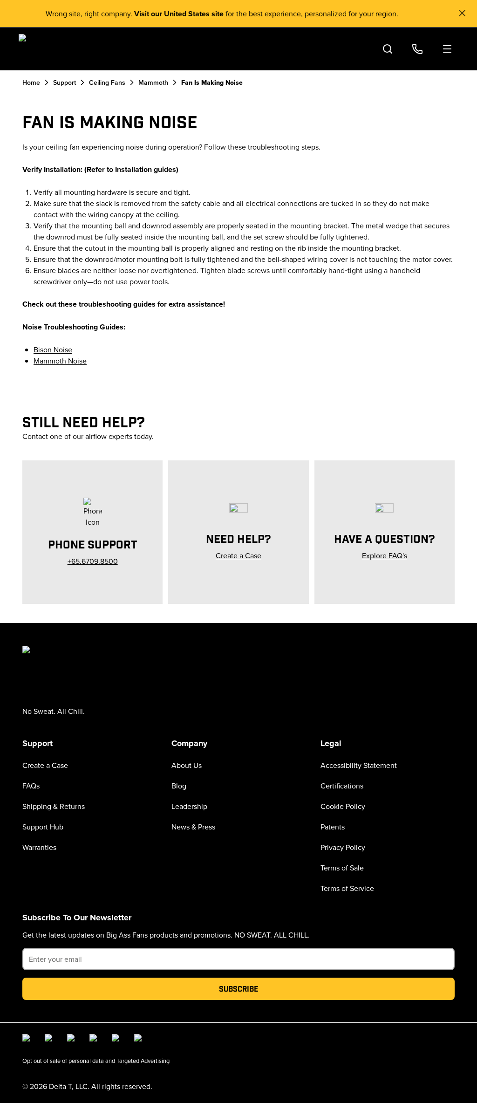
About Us (186, 765)
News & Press (193, 827)
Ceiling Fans (107, 82)
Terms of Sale (342, 868)
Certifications (341, 786)
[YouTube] (95, 1039)
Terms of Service (347, 888)
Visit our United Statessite (179, 13)
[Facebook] (28, 1039)
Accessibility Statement (358, 765)
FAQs (31, 786)
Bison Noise (53, 349)
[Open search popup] (387, 49)
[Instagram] (50, 1039)
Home (31, 82)
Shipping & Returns (53, 806)
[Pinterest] (139, 1039)
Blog (178, 786)
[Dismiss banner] (462, 13)
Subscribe (239, 988)
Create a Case (45, 765)
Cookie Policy (342, 806)
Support (64, 82)
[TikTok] (117, 1039)
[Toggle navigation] (447, 49)
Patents (332, 827)
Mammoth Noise (60, 361)
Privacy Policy (342, 847)
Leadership (189, 806)
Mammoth (153, 82)
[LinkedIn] (72, 1039)
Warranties (39, 847)
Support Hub (42, 827)
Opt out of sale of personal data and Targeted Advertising (96, 1060)
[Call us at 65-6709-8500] (417, 49)
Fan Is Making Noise (212, 82)
